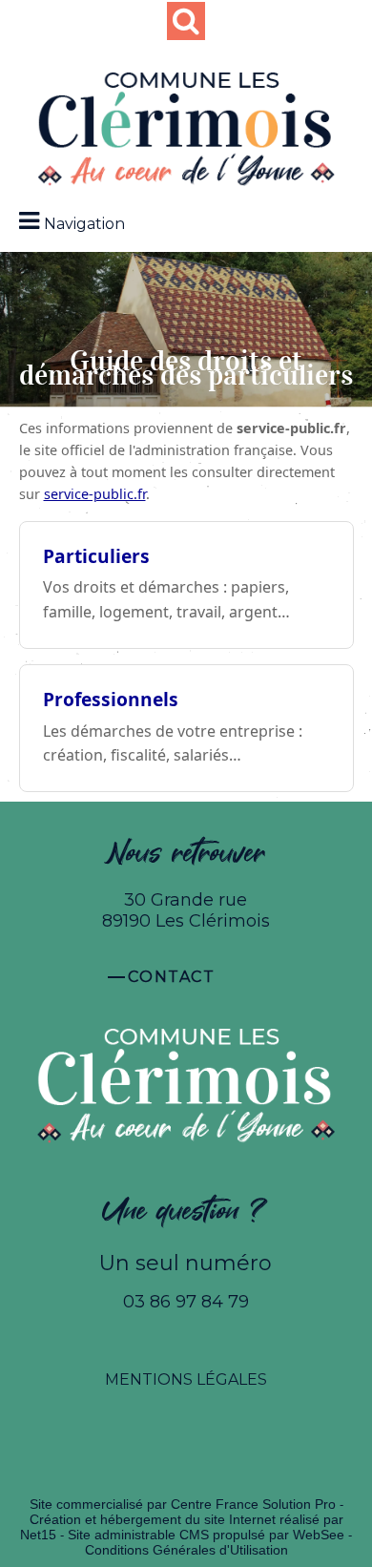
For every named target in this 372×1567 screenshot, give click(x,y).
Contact (171, 977)
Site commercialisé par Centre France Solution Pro (183, 1504)
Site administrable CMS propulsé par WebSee (206, 1534)
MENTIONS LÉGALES (186, 1379)
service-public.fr (95, 494)
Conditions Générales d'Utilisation (186, 1549)
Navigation (84, 224)
